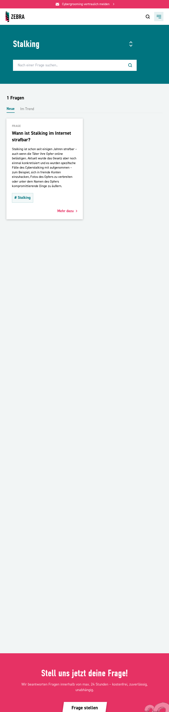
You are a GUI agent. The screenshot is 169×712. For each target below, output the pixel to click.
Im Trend (27, 109)
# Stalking (22, 197)
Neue (11, 108)
